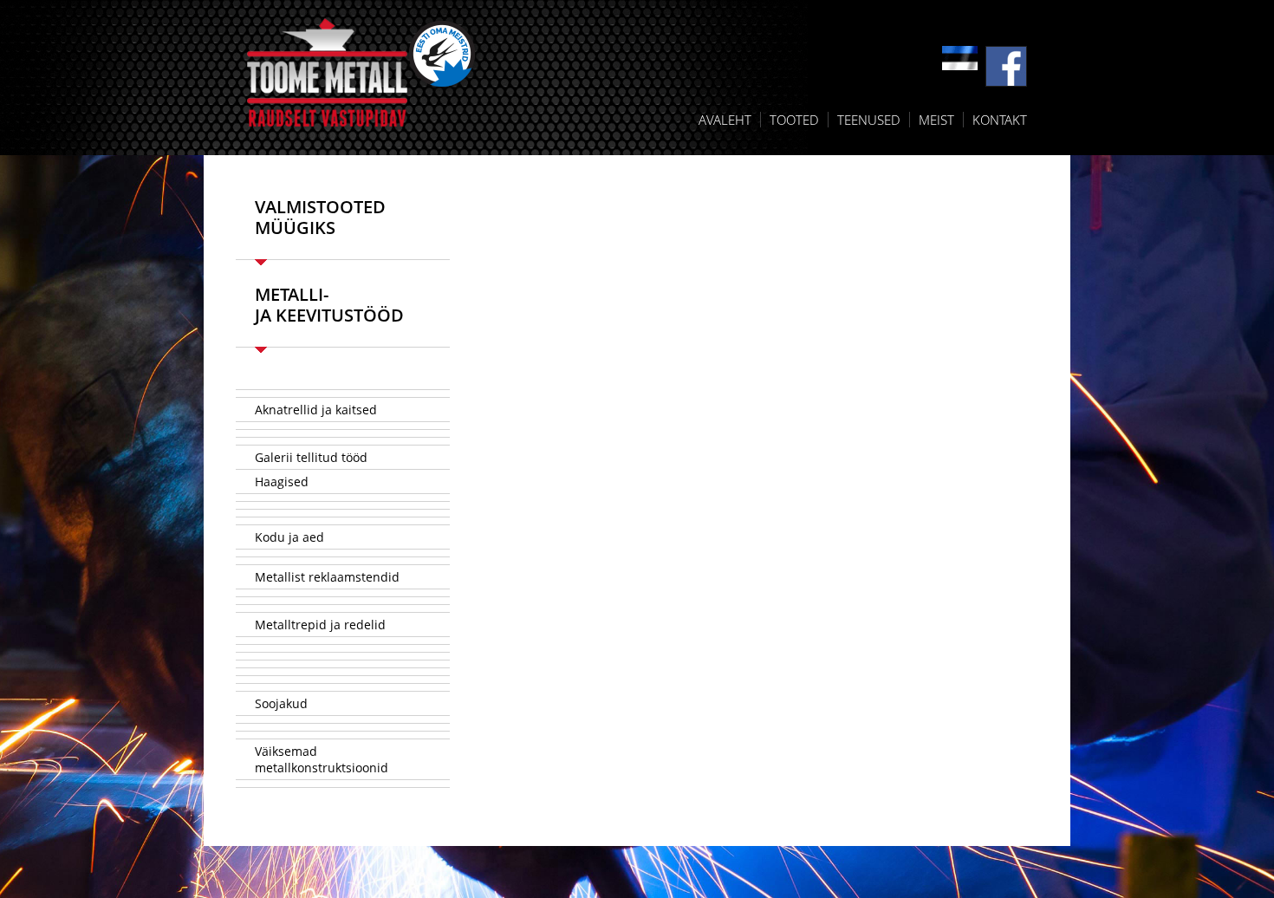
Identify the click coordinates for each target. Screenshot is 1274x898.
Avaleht (725, 119)
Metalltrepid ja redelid (320, 624)
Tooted (794, 119)
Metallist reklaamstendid (327, 577)
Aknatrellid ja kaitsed (316, 409)
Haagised (282, 481)
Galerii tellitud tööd (311, 457)
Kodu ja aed (289, 537)
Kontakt (999, 119)
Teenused (868, 119)
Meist (936, 119)
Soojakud (281, 703)
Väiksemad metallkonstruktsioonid (321, 759)
